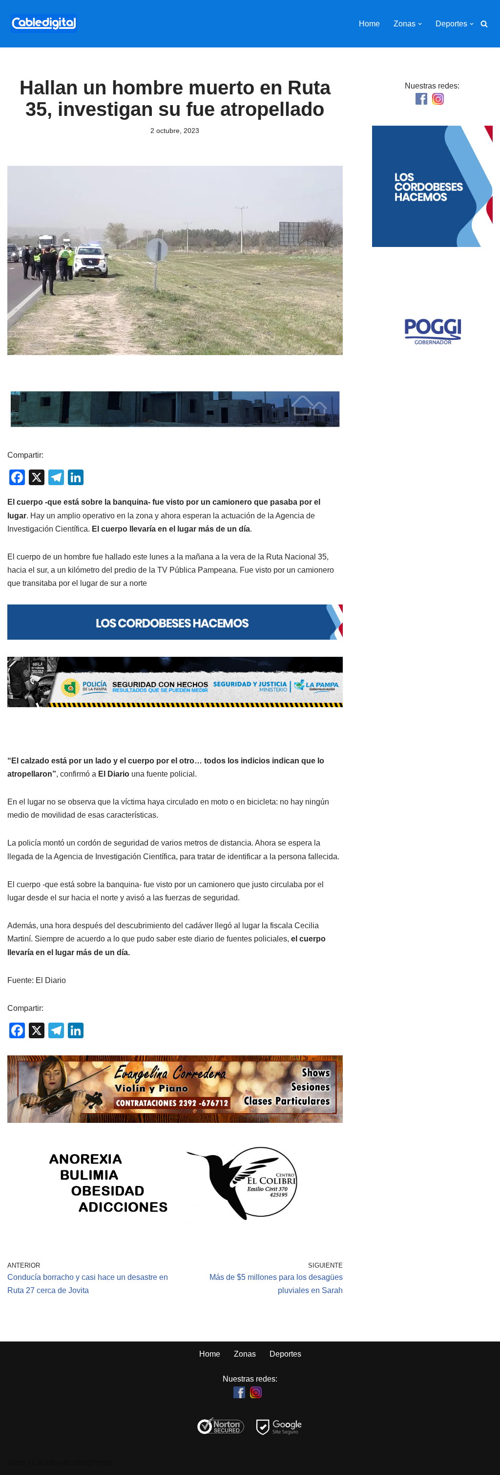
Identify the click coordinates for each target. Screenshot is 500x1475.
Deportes (285, 1354)
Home (369, 24)
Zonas (245, 1354)
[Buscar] (484, 23)
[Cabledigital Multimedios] (44, 24)
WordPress (92, 1462)
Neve (16, 1462)
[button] (420, 24)
